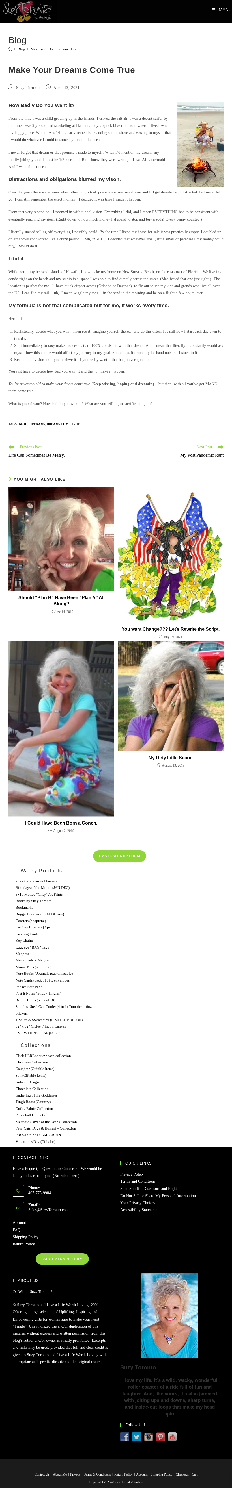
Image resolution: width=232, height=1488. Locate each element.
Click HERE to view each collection (43, 1056)
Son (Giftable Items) (31, 1075)
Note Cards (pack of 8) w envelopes (43, 980)
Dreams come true (63, 424)
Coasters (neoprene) (31, 921)
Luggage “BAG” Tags (32, 947)
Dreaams (37, 424)
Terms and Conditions (137, 1181)
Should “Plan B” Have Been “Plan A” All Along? (61, 600)
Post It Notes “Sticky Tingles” (38, 993)
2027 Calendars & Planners (36, 881)
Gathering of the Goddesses (36, 1095)
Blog (23, 424)
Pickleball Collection (32, 1115)
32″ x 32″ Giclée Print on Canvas (41, 1026)
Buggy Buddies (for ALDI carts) (40, 914)
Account (19, 1223)
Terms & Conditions (97, 1474)
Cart (194, 1474)
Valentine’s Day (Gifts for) (35, 1141)
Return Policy (24, 1244)
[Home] (10, 49)
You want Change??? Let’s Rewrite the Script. (171, 629)
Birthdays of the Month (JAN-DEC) (43, 888)
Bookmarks (24, 907)
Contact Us (42, 1474)
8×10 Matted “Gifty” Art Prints (39, 894)
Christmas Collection (32, 1062)
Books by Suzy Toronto (34, 901)
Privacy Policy (132, 1174)
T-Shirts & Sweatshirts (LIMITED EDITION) (49, 1020)
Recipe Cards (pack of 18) (35, 1000)
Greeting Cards (27, 934)
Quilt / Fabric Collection (34, 1108)
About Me (60, 1474)
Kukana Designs (28, 1082)
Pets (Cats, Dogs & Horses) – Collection (46, 1128)
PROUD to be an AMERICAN (38, 1135)
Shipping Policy (25, 1237)
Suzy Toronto (28, 88)
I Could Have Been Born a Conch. (61, 823)
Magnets (22, 954)
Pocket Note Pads (29, 987)
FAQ (16, 1230)
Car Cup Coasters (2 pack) (35, 927)
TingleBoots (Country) (33, 1102)
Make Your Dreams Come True (54, 49)
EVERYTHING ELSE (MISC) (38, 1033)
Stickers (22, 1013)
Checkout (182, 1474)
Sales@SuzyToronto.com (48, 1210)
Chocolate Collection (32, 1089)
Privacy (75, 1474)
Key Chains (24, 940)
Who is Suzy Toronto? (35, 1291)
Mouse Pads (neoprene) (33, 967)
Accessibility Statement (139, 1210)
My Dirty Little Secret (171, 757)
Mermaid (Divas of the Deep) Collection (46, 1122)
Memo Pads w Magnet (33, 960)
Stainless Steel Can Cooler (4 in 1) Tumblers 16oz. (54, 1006)
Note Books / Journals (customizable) (44, 973)
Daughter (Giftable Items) (35, 1069)
